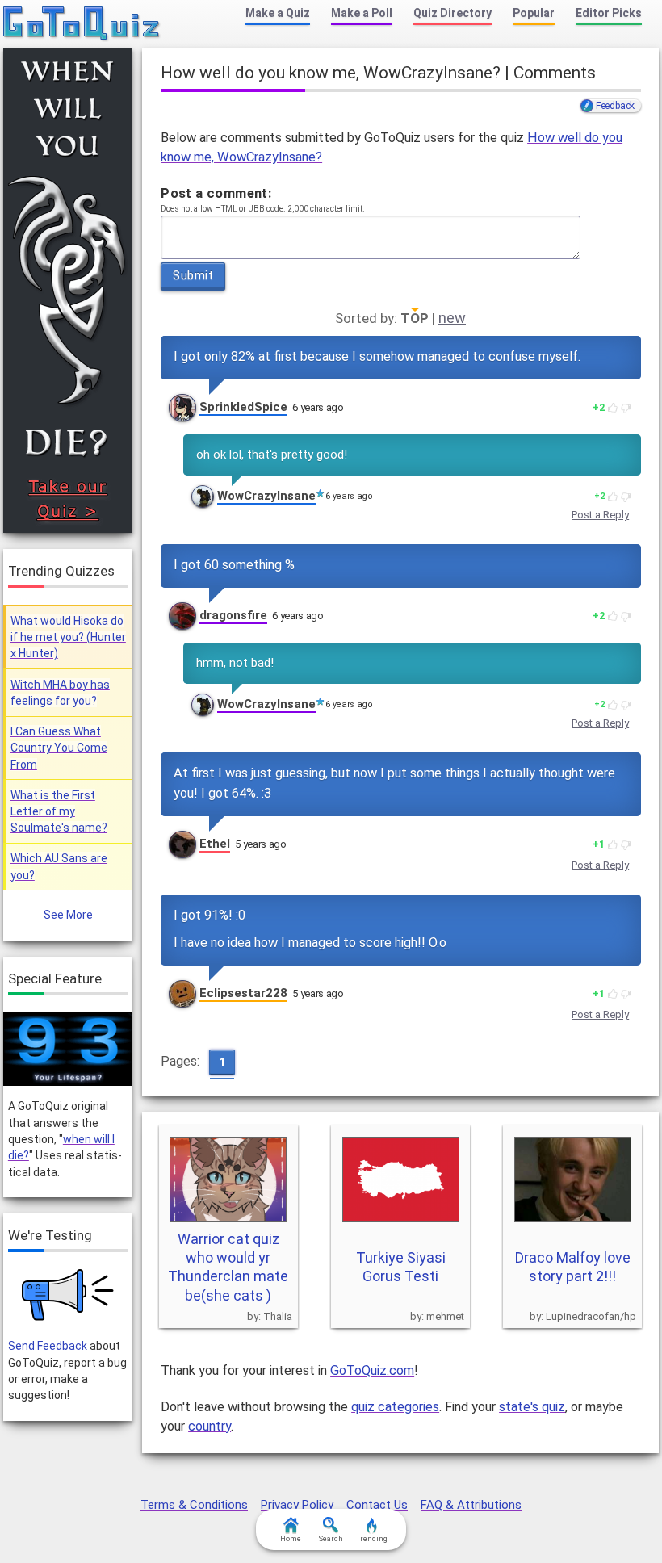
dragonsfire (233, 615)
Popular (534, 12)
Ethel (214, 843)
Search (331, 1539)
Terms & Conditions (194, 1505)
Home (290, 1539)
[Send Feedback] (68, 1295)
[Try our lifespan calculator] (67, 1049)
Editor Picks (609, 12)
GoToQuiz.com (372, 1370)
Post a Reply (600, 515)
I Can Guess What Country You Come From (58, 748)
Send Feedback (47, 1345)
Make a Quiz (277, 12)
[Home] (82, 24)
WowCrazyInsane (266, 495)
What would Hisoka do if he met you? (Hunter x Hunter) (68, 637)
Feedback (615, 105)
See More (68, 914)
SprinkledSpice (243, 407)
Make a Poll (361, 12)
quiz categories (395, 1406)
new (452, 317)
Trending (372, 1539)
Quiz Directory (452, 12)
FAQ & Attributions (471, 1505)
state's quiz (532, 1406)
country (209, 1426)
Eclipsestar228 (243, 993)
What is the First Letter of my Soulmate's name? (58, 812)
